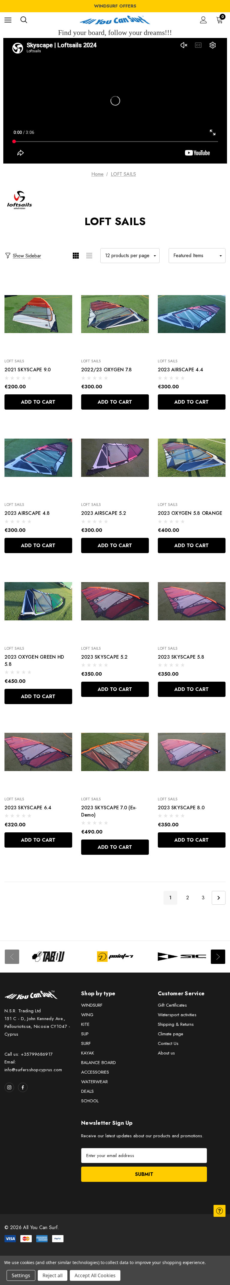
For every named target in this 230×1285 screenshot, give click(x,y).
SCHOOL (90, 1101)
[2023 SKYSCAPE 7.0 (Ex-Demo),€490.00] (115, 752)
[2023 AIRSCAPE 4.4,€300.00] (192, 314)
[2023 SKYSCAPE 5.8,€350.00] (192, 601)
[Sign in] (203, 19)
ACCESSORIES (95, 1072)
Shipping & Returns (176, 1024)
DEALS (87, 1091)
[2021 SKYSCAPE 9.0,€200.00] (38, 314)
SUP (85, 1034)
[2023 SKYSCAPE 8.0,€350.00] (192, 752)
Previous (11, 956)
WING (87, 1014)
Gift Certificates (172, 1005)
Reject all (53, 1275)
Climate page (170, 1034)
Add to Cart (38, 402)
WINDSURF (91, 1005)
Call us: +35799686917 (28, 1054)
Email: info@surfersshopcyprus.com (33, 1066)
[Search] (23, 19)
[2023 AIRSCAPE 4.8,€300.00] (38, 457)
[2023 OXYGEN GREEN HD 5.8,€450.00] (38, 601)
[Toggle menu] (7, 19)
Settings (21, 1275)
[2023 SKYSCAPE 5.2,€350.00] (115, 601)
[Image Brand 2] (115, 957)
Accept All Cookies (95, 1275)
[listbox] (197, 255)
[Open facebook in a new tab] (23, 1087)
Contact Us (168, 1043)
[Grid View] (75, 255)
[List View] (89, 255)
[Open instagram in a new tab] (9, 1087)
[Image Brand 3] (182, 957)
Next (218, 897)
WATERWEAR (94, 1081)
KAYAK (87, 1053)
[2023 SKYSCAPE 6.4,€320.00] (38, 752)
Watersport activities (177, 1014)
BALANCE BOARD (98, 1062)
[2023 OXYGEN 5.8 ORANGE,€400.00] (192, 457)
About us (166, 1053)
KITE (85, 1024)
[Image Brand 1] (48, 957)
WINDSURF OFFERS (115, 6)
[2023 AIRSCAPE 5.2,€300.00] (115, 457)
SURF (86, 1043)
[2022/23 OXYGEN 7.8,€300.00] (115, 314)
